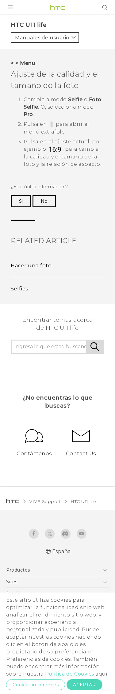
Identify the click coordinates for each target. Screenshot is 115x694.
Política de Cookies (69, 674)
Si (21, 201)
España (61, 551)
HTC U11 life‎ (83, 501)
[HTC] (57, 7)
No (44, 201)
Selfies (20, 288)
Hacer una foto (31, 265)
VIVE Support (45, 501)
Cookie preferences (36, 685)
